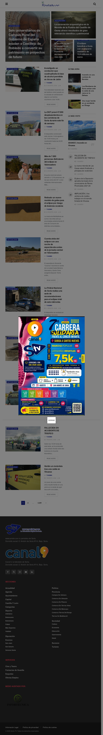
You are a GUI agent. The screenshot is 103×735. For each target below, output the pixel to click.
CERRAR (51, 420)
